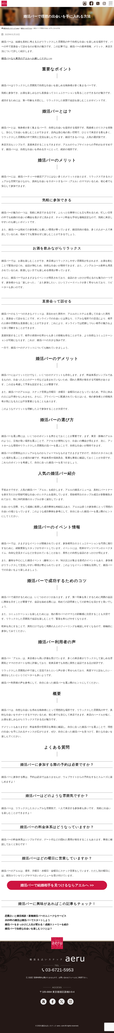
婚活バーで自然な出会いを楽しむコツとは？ (28, 928)
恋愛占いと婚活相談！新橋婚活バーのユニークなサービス (35, 916)
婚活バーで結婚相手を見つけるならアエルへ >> (57, 885)
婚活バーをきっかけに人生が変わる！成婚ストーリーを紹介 (37, 924)
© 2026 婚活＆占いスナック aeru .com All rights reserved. (57, 1026)
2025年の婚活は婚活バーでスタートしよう (27, 920)
